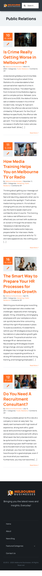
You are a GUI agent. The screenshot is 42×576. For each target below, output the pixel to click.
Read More (34, 133)
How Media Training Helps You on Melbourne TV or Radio (20, 169)
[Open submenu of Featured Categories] (34, 546)
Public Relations (22, 69)
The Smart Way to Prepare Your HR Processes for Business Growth (20, 283)
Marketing (20, 183)
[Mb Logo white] (11, 5)
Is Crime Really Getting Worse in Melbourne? (19, 57)
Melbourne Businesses (13, 67)
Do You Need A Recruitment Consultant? (17, 399)
